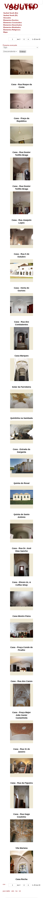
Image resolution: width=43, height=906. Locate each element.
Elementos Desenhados (12, 25)
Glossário (7, 18)
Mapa (5, 32)
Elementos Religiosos (11, 30)
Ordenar (23, 51)
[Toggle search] (41, 2)
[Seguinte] (28, 39)
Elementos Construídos (12, 22)
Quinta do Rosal (21, 483)
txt (20, 891)
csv (4, 884)
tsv (16, 891)
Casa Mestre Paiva (21, 616)
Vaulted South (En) (10, 13)
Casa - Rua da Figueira (21, 783)
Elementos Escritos (10, 20)
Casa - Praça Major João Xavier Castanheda (21, 715)
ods (12, 891)
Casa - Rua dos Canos (21, 681)
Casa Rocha (21, 879)
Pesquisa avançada (10, 45)
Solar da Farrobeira (21, 387)
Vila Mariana (21, 848)
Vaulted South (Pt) (10, 15)
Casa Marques (22, 356)
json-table (6, 891)
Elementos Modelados (12, 27)
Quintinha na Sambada (21, 418)
